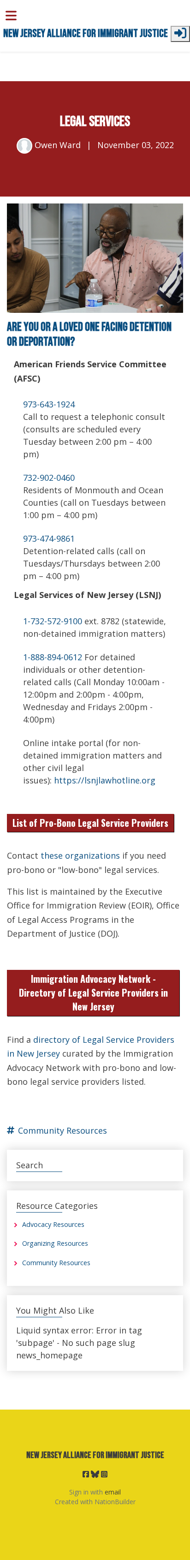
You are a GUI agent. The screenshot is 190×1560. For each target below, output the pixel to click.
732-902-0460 (49, 477)
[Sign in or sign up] (180, 34)
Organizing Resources (55, 1243)
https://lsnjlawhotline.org (104, 780)
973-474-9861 (49, 538)
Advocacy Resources (53, 1224)
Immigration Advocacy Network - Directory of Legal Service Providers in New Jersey (93, 992)
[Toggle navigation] (11, 15)
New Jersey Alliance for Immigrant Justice (85, 33)
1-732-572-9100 (52, 621)
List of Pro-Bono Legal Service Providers (90, 823)
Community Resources (62, 1130)
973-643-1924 (49, 404)
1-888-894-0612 (52, 657)
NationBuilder (115, 1501)
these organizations (80, 855)
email (113, 1492)
